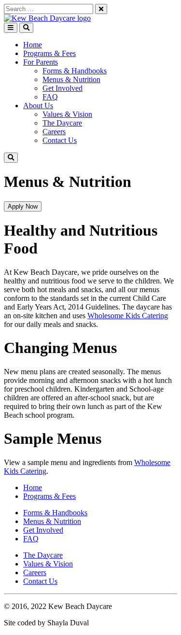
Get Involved (62, 88)
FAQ (50, 97)
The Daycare (62, 123)
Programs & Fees (49, 53)
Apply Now (23, 206)
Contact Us (59, 140)
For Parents (40, 62)
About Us (38, 105)
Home (32, 45)
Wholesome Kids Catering (127, 315)
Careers (54, 131)
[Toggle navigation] (10, 28)
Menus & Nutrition (71, 79)
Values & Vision (67, 114)
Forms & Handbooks (74, 71)
